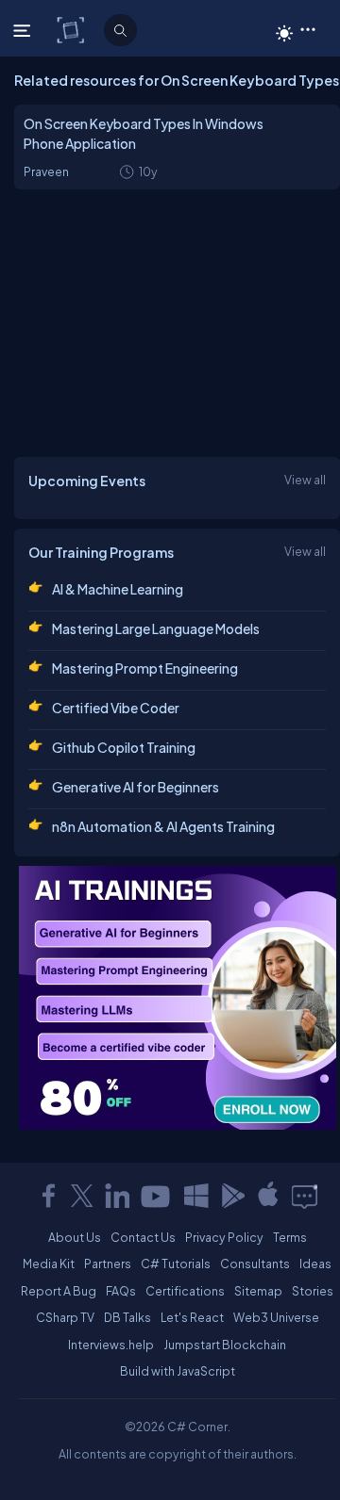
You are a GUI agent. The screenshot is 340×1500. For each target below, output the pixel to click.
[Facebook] (48, 1196)
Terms (290, 1237)
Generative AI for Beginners (135, 786)
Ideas (315, 1263)
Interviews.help (111, 1344)
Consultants (255, 1263)
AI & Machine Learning (117, 588)
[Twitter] (82, 1196)
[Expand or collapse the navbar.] (24, 30)
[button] (307, 28)
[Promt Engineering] (177, 998)
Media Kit (49, 1263)
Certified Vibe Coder (115, 707)
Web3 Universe (276, 1317)
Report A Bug (58, 1290)
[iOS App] (268, 1196)
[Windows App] (196, 1196)
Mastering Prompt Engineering (145, 668)
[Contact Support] (304, 1196)
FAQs (121, 1290)
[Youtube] (157, 1196)
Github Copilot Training (124, 747)
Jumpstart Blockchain (224, 1344)
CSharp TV (65, 1317)
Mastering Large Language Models (156, 628)
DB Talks (127, 1317)
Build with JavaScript (177, 1370)
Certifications (185, 1290)
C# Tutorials (176, 1263)
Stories (312, 1290)
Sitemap (258, 1290)
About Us (74, 1237)
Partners (107, 1263)
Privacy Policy (224, 1237)
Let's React (192, 1317)
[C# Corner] (72, 29)
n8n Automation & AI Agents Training (163, 826)
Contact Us (143, 1237)
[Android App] (232, 1196)
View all (305, 479)
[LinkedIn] (117, 1196)
